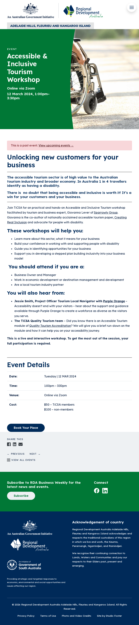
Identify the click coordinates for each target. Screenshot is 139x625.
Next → (35, 453)
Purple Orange (114, 301)
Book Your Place (26, 428)
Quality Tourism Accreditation (50, 326)
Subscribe (21, 496)
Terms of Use (48, 615)
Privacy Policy (25, 615)
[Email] (20, 444)
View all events (22, 459)
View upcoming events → (56, 145)
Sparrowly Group (106, 212)
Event (12, 48)
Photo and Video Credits (76, 615)
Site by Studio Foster (109, 615)
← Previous (18, 453)
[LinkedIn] (14, 444)
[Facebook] (9, 444)
